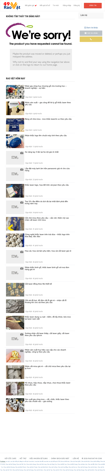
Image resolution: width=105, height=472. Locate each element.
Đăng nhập (67, 5)
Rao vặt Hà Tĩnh (7, 470)
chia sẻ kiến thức (65, 461)
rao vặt (8, 461)
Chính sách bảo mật (60, 458)
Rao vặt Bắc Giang (72, 464)
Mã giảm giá (30, 5)
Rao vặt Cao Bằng (63, 467)
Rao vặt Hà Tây (48, 470)
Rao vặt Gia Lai (72, 467)
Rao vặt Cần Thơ (21, 464)
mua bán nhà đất (39, 461)
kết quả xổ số (56, 461)
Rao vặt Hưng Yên (100, 470)
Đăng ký (77, 5)
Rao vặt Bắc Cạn (62, 464)
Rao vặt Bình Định (43, 467)
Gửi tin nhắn (92, 33)
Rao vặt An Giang (31, 464)
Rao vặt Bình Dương (9, 467)
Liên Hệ (76, 458)
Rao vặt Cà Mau (53, 467)
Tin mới (56, 5)
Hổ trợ (23, 458)
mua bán (31, 461)
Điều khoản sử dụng (39, 458)
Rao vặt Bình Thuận (32, 467)
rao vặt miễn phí (15, 461)
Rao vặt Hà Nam (92, 467)
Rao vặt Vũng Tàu (52, 464)
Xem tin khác (92, 28)
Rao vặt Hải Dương (17, 470)
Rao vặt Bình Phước (20, 467)
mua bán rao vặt (48, 461)
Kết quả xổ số (45, 5)
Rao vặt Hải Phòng (11, 464)
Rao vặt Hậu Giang (79, 470)
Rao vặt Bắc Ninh (93, 464)
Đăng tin (92, 5)
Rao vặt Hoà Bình (90, 470)
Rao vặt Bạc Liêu (83, 464)
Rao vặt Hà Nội (85, 461)
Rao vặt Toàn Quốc (75, 461)
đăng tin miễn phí (24, 461)
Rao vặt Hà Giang (83, 467)
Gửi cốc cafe (10, 458)
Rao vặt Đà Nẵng (95, 461)
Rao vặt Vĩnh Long (42, 464)
